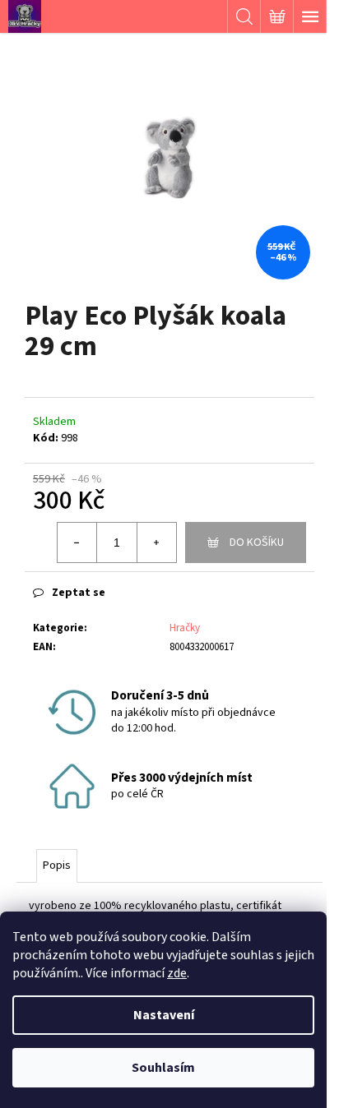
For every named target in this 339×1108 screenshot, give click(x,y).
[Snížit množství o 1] (77, 542)
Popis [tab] (57, 865)
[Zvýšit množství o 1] (156, 542)
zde (177, 973)
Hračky (185, 628)
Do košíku (257, 542)
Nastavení (163, 1015)
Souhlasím (163, 1068)
